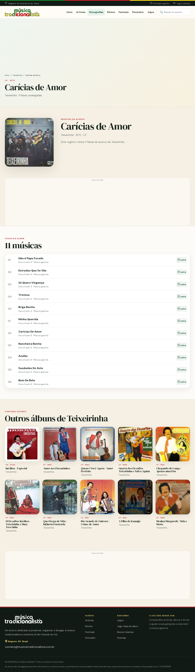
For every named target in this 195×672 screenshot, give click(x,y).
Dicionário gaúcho (161, 3)
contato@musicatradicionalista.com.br (30, 647)
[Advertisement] (97, 51)
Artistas (80, 12)
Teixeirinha (17, 75)
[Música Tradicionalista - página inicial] (22, 12)
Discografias (96, 12)
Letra (183, 260)
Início (70, 12)
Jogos (150, 12)
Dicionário (138, 12)
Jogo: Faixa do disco (127, 626)
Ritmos (111, 12)
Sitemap (121, 637)
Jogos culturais (183, 3)
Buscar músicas (125, 632)
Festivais (124, 12)
